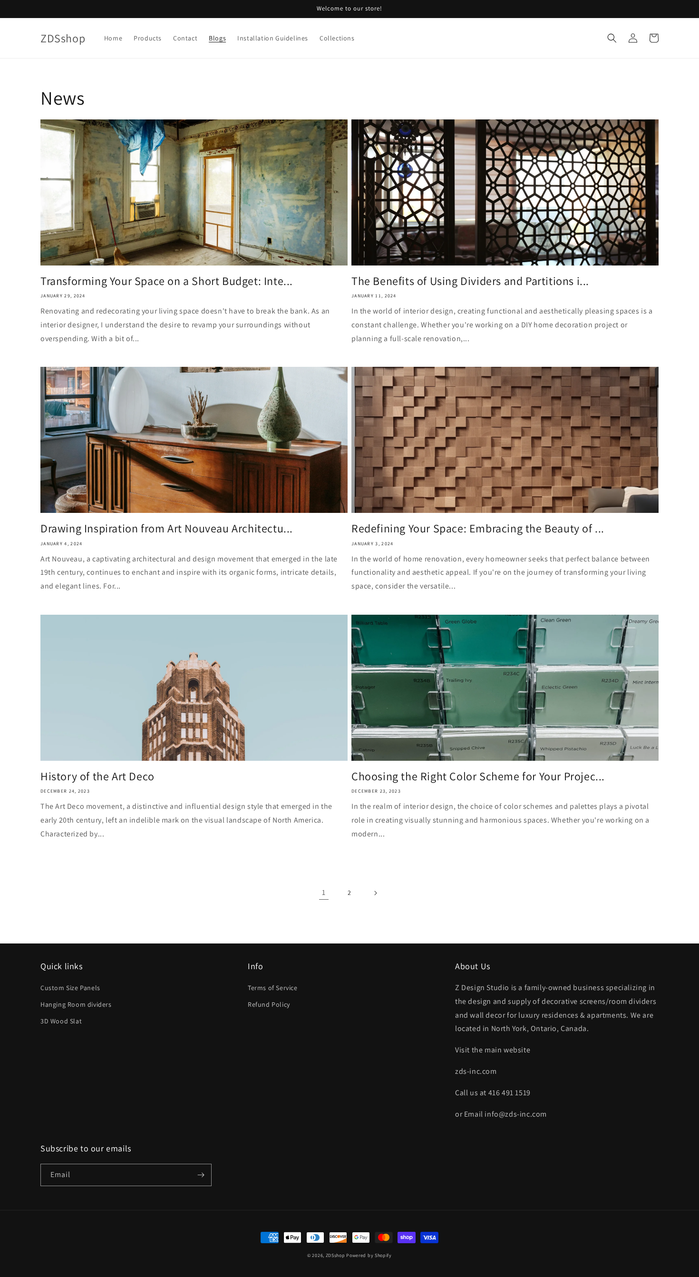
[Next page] (375, 893)
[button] (612, 38)
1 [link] (324, 892)
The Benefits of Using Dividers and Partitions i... (470, 281)
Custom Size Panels (70, 987)
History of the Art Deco (97, 776)
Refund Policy (269, 1004)
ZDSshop (335, 1255)
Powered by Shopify (369, 1255)
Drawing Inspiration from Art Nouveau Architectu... (166, 528)
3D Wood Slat (61, 1021)
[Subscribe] (200, 1175)
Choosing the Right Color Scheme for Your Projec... (478, 776)
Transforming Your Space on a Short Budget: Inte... (166, 281)
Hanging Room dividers (76, 1004)
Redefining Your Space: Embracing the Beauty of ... (477, 528)
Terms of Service (273, 987)
